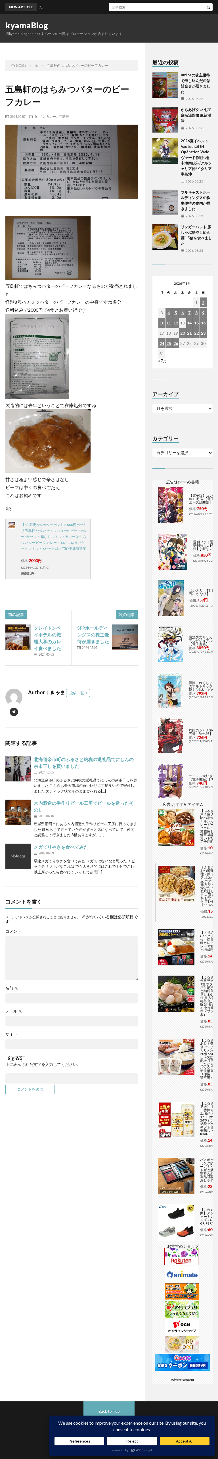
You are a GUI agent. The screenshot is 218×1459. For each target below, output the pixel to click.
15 (196, 322)
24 (162, 343)
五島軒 (64, 116)
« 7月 (162, 360)
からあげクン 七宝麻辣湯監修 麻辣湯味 (196, 115)
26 (175, 343)
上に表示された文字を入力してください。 (43, 1064)
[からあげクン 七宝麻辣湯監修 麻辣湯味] (165, 120)
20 (182, 333)
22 (196, 333)
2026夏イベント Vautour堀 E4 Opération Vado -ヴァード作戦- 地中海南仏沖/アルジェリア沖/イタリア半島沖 (196, 157)
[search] (208, 7)
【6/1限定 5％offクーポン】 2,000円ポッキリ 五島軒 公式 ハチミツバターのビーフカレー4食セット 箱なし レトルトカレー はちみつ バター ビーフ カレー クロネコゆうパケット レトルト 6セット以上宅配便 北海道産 (54, 537)
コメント (13, 931)
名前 (11, 988)
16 (203, 322)
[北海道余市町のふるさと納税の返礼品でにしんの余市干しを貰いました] (18, 768)
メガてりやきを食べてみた (61, 847)
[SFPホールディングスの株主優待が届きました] (125, 637)
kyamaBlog (26, 25)
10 (162, 322)
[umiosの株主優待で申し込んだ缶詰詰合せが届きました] (165, 85)
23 (203, 333)
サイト (11, 1034)
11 (168, 322)
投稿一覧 (76, 693)
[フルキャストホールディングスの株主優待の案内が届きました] (165, 202)
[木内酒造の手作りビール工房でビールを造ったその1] (18, 812)
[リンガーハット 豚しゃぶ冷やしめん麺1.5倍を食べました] (165, 237)
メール (13, 1011)
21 (189, 333)
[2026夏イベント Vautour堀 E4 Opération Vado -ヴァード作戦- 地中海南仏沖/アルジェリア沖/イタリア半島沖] (165, 151)
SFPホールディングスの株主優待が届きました (93, 634)
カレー (51, 116)
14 (189, 322)
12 (175, 322)
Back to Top (109, 1411)
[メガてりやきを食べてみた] (18, 856)
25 (168, 343)
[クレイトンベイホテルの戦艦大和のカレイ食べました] (18, 637)
